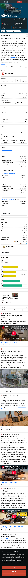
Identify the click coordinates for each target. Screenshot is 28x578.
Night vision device (5, 141)
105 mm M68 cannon (7, 150)
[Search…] (23, 1)
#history (10, 389)
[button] (27, 35)
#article (15, 389)
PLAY (19, 1)
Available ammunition (8, 170)
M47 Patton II (13, 57)
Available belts (6, 196)
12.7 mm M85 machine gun (8, 173)
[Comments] (6, 345)
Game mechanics (4, 427)
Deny (14, 567)
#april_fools (20, 389)
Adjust (14, 574)
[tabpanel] (14, 183)
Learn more (4, 563)
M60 (2, 40)
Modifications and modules (14, 427)
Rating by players (14, 66)
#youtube (7, 342)
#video (2, 342)
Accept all (14, 571)
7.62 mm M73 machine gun (8, 199)
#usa (19, 526)
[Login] (26, 1)
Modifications (5, 252)
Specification (6, 66)
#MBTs (22, 526)
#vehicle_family (4, 526)
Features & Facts (23, 66)
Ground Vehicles (13, 342)
